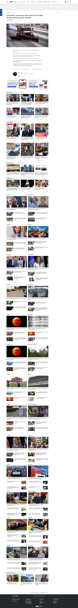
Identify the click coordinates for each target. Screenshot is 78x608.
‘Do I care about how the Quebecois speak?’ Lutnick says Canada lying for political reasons (27, 138)
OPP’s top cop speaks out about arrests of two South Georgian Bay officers (37, 388)
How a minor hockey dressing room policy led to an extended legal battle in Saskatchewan (20, 338)
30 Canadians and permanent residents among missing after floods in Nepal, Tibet (15, 559)
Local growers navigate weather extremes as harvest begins (19, 428)
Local (20, 1)
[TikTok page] (14, 595)
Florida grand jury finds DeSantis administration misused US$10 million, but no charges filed (41, 454)
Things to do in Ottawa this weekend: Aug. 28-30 (36, 238)
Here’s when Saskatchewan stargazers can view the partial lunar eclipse (15, 329)
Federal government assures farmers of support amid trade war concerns (16, 388)
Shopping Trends (46, 1)
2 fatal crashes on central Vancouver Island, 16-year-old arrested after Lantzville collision (41, 422)
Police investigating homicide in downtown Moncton (15, 298)
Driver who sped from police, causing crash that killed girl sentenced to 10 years (16, 239)
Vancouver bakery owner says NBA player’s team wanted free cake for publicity (41, 117)
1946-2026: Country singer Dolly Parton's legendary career (26, 188)
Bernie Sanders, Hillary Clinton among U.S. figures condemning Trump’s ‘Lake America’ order (26, 103)
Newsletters (43, 592)
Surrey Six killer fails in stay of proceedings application (11, 116)
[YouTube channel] (16, 595)
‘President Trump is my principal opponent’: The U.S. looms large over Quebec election (20, 454)
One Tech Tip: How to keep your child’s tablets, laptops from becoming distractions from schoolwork (37, 532)
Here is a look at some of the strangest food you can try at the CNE (41, 189)
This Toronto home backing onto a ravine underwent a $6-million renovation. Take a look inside (12, 189)
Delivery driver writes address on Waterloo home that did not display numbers (41, 583)
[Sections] (7, 2)
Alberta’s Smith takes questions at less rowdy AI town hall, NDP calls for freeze (37, 269)
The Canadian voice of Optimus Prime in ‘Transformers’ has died (36, 505)
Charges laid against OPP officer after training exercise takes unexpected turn (41, 392)
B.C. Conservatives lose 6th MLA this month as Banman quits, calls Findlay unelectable (16, 449)
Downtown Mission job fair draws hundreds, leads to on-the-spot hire (16, 418)
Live (58, 1)
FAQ (40, 592)
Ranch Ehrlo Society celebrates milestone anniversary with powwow (20, 332)
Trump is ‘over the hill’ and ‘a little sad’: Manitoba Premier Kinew (41, 138)
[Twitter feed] (12, 595)
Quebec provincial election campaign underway (15, 268)
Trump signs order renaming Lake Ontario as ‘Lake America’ (12, 138)
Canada (23, 1)
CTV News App (32, 592)
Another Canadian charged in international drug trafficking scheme (37, 329)
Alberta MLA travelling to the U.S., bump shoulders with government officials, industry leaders (41, 279)
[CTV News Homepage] (13, 1)
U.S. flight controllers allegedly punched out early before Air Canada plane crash (26, 117)
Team (47, 592)
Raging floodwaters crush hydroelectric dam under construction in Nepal (11, 158)
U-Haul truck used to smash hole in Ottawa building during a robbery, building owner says (41, 242)
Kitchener (8, 12)
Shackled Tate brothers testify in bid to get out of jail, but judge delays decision (38, 449)
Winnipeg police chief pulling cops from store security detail (37, 299)
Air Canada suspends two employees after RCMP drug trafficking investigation (20, 278)
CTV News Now (54, 1)
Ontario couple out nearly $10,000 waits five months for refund (12, 583)
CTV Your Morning (38, 1)
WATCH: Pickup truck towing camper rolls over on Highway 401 (20, 392)
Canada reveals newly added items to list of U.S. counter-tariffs (41, 103)
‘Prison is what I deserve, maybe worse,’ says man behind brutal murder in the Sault (41, 363)
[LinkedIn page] (17, 595)
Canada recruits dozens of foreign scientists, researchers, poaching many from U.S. (37, 559)
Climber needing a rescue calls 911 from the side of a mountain (27, 157)
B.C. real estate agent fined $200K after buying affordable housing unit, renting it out (27, 173)
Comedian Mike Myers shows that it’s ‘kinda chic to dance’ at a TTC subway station (20, 219)
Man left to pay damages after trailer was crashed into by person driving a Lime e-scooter (41, 273)
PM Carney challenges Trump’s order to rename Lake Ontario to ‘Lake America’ (12, 103)
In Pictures (32, 1)
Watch (27, 1)
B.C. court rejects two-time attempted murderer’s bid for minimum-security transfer (20, 459)
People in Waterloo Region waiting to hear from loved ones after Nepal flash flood (41, 338)
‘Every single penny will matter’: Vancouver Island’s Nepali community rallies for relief (37, 418)
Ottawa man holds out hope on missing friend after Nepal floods (41, 247)
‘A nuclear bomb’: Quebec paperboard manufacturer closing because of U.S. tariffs (37, 359)
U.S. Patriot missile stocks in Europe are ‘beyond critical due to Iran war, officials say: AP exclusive (41, 459)
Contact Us (37, 592)
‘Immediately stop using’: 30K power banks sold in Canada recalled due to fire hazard (38, 478)
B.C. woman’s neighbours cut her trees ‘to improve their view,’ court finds (27, 583)
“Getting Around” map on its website (30, 53)
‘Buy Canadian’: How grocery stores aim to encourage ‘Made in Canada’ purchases (12, 173)
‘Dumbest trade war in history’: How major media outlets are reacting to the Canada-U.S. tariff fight (41, 173)
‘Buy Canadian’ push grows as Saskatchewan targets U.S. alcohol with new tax (41, 158)
